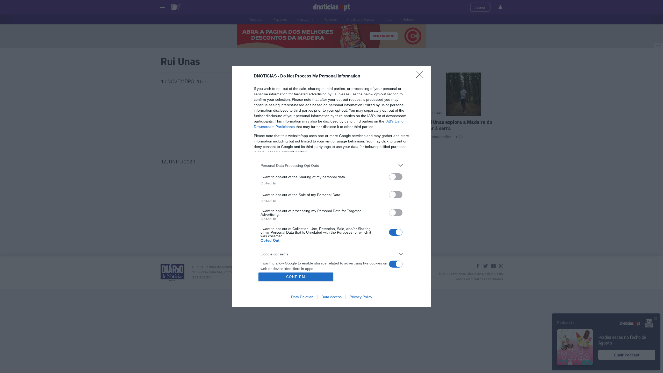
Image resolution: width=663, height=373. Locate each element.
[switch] (395, 176)
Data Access (331, 297)
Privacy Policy (361, 297)
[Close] (421, 76)
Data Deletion (302, 297)
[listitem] (331, 165)
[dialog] (331, 186)
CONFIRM (295, 277)
